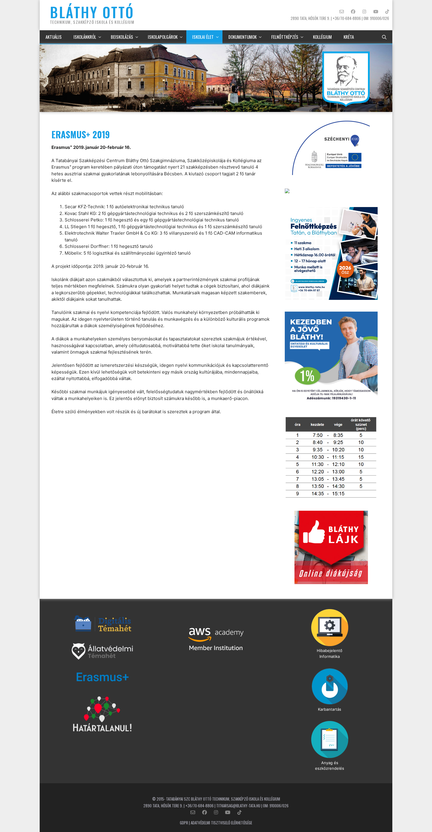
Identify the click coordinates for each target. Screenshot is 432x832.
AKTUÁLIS (54, 36)
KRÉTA (349, 36)
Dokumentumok (242, 36)
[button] (384, 36)
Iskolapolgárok (163, 36)
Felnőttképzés (284, 36)
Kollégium (322, 36)
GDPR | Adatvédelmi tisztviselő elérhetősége (216, 823)
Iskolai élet (203, 36)
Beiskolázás (122, 36)
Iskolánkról (84, 36)
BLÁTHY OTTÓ (92, 11)
